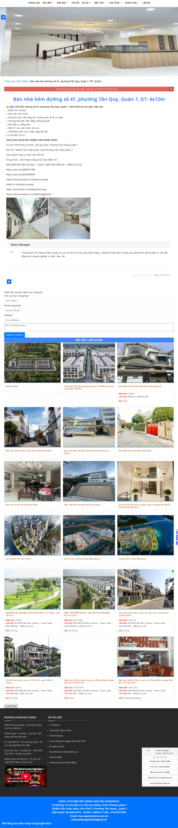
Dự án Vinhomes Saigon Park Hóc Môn (67, 741)
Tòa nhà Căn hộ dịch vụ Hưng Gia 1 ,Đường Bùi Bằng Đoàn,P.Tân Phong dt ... (144, 506)
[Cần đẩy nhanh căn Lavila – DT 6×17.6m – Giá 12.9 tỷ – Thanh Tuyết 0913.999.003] (145, 589)
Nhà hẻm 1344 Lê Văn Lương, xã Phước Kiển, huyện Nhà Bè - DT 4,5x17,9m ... (146, 681)
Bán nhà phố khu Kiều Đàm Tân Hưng (82, 505)
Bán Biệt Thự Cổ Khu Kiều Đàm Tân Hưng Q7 (140, 386)
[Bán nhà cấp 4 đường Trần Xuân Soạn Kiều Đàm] (32, 427)
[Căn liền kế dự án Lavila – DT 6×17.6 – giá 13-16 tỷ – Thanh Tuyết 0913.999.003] (32, 657)
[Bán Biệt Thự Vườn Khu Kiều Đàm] (145, 427)
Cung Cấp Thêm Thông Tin (160, 783)
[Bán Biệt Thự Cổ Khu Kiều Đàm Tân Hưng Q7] (145, 363)
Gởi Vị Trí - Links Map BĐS (160, 767)
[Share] (3, 17)
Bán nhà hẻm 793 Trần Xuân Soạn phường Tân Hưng (86, 452)
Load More (10, 706)
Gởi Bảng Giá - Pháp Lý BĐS (159, 761)
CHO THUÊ (114, 3)
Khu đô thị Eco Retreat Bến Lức (63, 752)
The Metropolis (56, 736)
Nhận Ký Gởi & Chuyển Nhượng (160, 778)
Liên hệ (146, 3)
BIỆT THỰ (99, 3)
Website (8, 315)
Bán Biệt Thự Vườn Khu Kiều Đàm (135, 451)
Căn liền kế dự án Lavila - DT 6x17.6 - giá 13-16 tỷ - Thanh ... (30, 681)
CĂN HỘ (75, 3)
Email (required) (12, 305)
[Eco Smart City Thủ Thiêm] (32, 535)
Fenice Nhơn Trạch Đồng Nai (132, 559)
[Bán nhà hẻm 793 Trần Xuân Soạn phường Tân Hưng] (89, 427)
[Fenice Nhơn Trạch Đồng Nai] (145, 535)
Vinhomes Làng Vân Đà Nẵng (62, 762)
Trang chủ (34, 3)
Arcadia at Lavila (56, 746)
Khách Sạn (131, 3)
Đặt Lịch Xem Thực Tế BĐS (160, 772)
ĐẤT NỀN (47, 3)
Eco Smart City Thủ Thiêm (18, 559)
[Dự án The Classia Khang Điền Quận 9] (89, 535)
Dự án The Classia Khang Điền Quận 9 (82, 559)
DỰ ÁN (85, 3)
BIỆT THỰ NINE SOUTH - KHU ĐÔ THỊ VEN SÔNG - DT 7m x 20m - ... (87, 614)
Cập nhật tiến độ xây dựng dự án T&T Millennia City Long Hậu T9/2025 (89, 387)
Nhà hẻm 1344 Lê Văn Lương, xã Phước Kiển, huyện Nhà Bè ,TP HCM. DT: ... (89, 681)
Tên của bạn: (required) (16, 296)
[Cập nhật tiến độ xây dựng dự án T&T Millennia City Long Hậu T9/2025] (89, 363)
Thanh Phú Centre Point (60, 730)
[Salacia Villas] (32, 363)
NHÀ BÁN (61, 3)
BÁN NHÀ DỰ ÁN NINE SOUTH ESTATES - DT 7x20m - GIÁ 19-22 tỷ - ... (33, 614)
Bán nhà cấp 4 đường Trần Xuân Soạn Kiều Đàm (29, 451)
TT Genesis (54, 725)
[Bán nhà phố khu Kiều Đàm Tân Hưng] (89, 481)
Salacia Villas (12, 386)
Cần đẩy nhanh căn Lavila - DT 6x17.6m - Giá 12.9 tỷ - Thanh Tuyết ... (144, 614)
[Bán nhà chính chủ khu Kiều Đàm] (32, 481)
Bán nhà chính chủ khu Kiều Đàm (22, 505)
